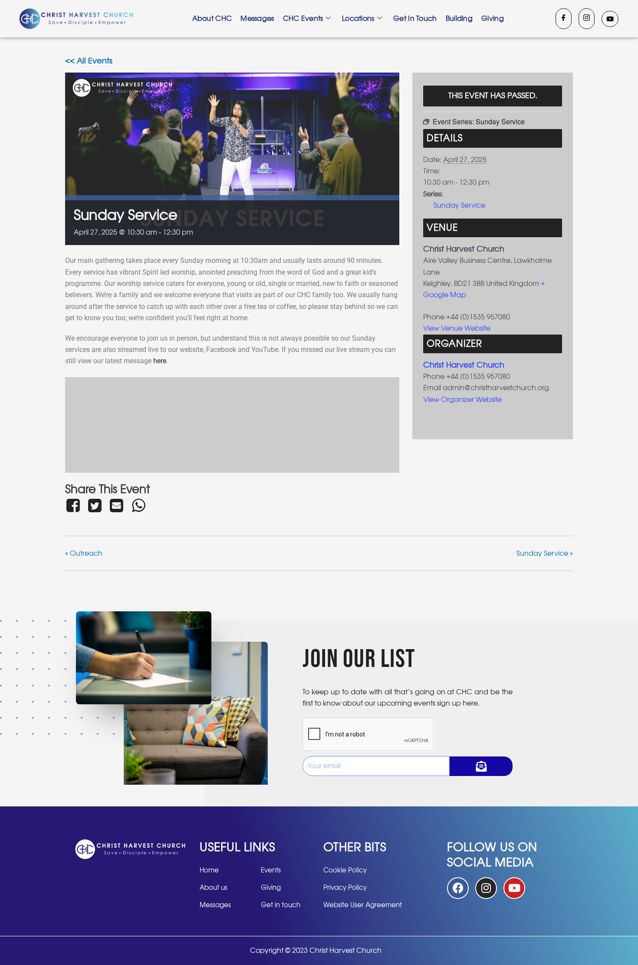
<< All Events (88, 61)
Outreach (83, 553)
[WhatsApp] (138, 505)
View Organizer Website (462, 399)
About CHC (212, 18)
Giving (492, 18)
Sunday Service (459, 205)
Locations (358, 18)
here (159, 361)
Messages (257, 18)
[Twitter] (94, 505)
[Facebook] (564, 18)
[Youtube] (610, 19)
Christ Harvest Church (463, 365)
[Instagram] (587, 18)
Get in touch (415, 18)
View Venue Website (456, 328)
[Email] (117, 505)
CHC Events (303, 18)
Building (459, 18)
